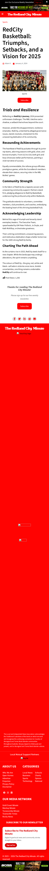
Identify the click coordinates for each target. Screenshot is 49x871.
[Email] (35, 319)
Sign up (38, 2)
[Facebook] (14, 319)
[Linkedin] (24, 319)
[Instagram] (8, 792)
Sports (5, 22)
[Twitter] (19, 319)
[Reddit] (30, 319)
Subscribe (24, 306)
